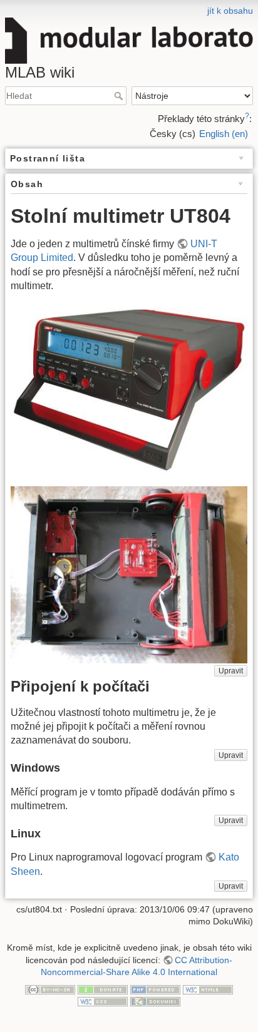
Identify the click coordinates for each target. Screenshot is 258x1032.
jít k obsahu (230, 11)
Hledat (120, 95)
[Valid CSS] (103, 1001)
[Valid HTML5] (208, 989)
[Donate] (103, 989)
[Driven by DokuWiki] (155, 1001)
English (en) (223, 133)
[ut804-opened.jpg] (129, 575)
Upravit (231, 671)
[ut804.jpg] (129, 390)
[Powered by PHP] (155, 989)
